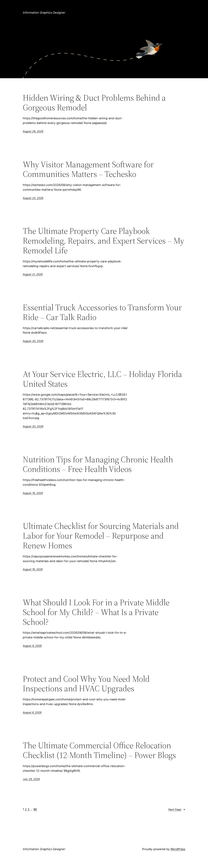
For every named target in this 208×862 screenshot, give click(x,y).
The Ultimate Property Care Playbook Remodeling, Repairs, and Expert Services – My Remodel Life (103, 240)
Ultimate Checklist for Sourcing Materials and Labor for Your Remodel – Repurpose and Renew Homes (101, 535)
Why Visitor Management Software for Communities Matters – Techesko (88, 169)
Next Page (176, 809)
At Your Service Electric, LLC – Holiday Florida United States (102, 379)
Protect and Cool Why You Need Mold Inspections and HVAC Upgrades (86, 683)
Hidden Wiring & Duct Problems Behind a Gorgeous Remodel (94, 102)
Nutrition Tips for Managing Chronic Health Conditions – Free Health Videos (98, 464)
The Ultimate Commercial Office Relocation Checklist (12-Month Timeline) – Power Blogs (99, 750)
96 (35, 809)
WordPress (177, 849)
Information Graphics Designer (44, 12)
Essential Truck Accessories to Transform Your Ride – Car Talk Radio (102, 312)
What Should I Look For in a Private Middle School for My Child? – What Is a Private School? (96, 612)
